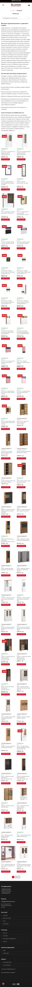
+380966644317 (5, 893)
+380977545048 (6, 891)
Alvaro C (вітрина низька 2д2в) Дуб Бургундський (23, 539)
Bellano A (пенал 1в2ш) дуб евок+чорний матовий (23, 510)
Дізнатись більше (21, 428)
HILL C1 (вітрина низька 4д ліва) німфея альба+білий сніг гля (8, 866)
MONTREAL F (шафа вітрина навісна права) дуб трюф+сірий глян (8, 272)
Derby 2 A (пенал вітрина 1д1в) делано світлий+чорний (7, 688)
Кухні (4, 921)
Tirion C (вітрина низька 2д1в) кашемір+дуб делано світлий (23, 688)
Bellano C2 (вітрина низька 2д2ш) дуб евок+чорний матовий (8, 511)
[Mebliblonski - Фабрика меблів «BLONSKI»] (16, 5)
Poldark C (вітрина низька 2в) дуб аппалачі (23, 717)
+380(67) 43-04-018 (16, 0)
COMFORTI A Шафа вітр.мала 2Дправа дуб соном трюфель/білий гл (23, 332)
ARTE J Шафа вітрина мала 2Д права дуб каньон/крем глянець (8, 422)
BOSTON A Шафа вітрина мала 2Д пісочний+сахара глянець (7, 392)
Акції (4, 950)
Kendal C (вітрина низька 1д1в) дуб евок (7, 806)
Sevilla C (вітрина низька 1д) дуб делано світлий (8, 481)
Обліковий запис (7, 962)
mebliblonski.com (18, 112)
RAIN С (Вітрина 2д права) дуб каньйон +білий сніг (8, 212)
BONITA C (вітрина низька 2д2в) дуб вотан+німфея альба (8, 628)
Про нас (5, 932)
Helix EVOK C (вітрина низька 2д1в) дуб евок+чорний (22, 422)
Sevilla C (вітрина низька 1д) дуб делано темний (24, 452)
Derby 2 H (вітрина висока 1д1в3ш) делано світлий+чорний (8, 658)
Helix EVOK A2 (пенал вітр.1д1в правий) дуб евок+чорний (6, 453)
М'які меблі (5, 923)
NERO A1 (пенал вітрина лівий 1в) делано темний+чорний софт (23, 778)
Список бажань (7, 965)
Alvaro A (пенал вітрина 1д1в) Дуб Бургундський (7, 569)
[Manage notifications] (3, 984)
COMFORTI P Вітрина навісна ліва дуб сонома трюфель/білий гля (23, 302)
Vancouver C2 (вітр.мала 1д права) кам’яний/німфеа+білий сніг (8, 153)
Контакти (5, 935)
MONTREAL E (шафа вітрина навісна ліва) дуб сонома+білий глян (7, 302)
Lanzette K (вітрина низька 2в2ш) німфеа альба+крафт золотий (24, 866)
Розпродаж (6, 953)
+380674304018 (6, 889)
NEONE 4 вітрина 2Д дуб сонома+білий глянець (23, 242)
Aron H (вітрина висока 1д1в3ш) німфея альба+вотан (23, 807)
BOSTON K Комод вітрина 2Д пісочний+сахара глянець (8, 362)
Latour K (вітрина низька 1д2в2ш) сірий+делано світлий (23, 570)
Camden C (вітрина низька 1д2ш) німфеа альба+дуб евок (8, 599)
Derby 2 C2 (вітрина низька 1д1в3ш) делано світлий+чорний (24, 658)
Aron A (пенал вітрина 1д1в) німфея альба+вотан (24, 835)
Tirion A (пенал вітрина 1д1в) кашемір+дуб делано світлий (8, 718)
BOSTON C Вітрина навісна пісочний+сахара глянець (23, 362)
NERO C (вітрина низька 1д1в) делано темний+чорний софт (7, 778)
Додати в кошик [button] (5, 159)
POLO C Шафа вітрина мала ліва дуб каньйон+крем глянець (23, 213)
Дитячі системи (7, 918)
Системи (5, 915)
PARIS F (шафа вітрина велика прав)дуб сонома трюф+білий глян (23, 747)
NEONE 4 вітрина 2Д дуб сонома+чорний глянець (7, 242)
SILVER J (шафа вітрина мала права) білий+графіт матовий (7, 183)
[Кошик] (29, 5)
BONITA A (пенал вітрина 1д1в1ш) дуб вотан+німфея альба (23, 628)
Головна (12, 10)
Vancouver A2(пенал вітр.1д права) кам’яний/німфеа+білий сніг (24, 153)
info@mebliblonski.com (8, 901)
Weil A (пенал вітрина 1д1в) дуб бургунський (23, 481)
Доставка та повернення (9, 938)
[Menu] (3, 5)
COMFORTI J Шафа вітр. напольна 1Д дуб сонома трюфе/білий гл (7, 332)
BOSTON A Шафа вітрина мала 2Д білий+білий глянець (23, 392)
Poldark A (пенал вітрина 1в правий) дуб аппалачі (8, 747)
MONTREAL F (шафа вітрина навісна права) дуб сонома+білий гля (24, 272)
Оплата (5, 941)
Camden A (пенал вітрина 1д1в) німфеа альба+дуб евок (23, 599)
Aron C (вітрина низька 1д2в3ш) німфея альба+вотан (7, 836)
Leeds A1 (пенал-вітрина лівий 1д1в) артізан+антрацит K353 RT (8, 540)
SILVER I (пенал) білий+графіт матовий (22, 182)
